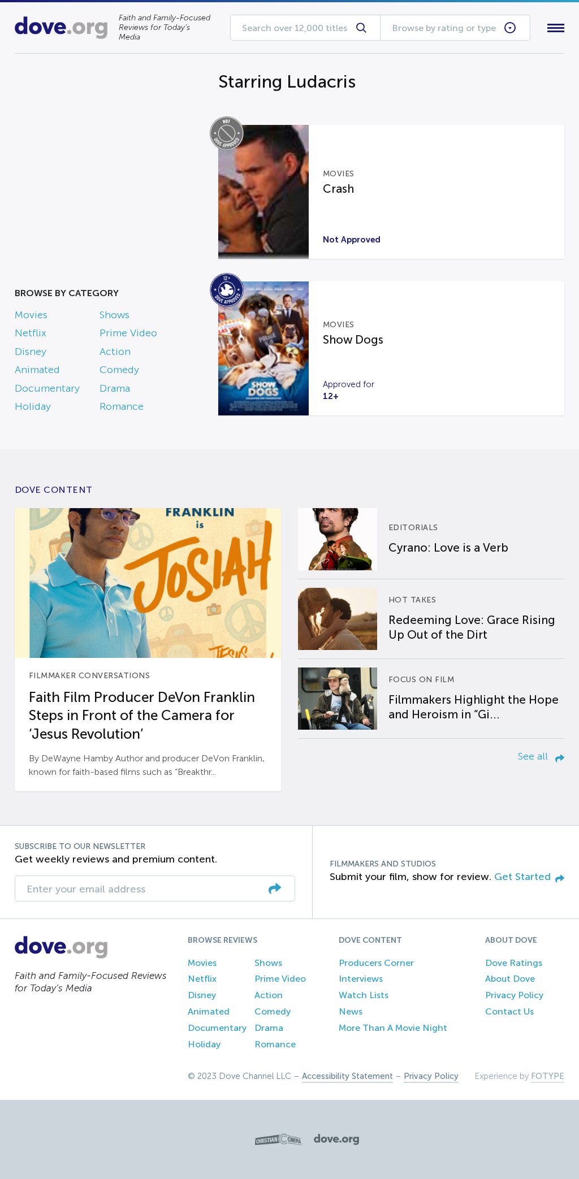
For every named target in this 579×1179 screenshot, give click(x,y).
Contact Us (509, 1011)
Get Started (522, 876)
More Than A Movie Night (393, 1028)
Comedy (119, 369)
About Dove (510, 978)
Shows (114, 314)
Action (115, 351)
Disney (30, 351)
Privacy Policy (514, 995)
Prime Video (128, 333)
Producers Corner (376, 963)
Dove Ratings (513, 963)
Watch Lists (363, 995)
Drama (115, 388)
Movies (31, 314)
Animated (37, 369)
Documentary (47, 388)
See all (534, 756)
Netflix (30, 333)
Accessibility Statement (347, 1076)
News (350, 1011)
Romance (122, 406)
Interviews (361, 978)
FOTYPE (547, 1076)
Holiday (33, 406)
